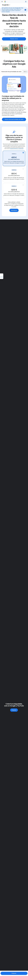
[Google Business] (5, 2)
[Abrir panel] (2, 2)
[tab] (11, 71)
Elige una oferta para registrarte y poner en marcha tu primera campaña (14, 138)
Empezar (14, 973)
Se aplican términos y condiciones (16, 148)
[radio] (14, 158)
